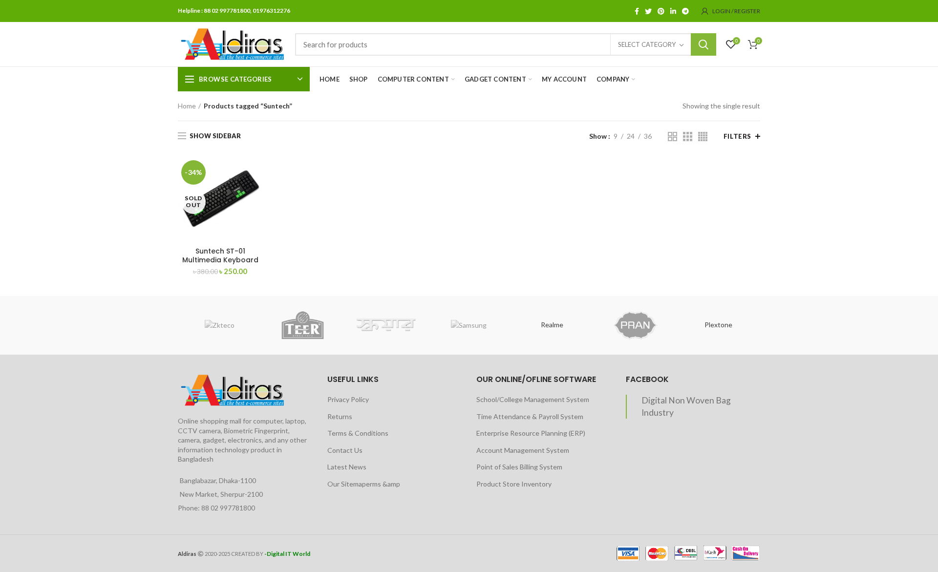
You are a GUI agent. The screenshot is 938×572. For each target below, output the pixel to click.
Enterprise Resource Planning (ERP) (530, 433)
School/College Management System (532, 399)
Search (703, 44)
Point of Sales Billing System (519, 467)
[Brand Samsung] (469, 325)
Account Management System (522, 450)
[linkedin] (673, 11)
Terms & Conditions (357, 433)
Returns (339, 416)
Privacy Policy (348, 399)
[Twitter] (648, 11)
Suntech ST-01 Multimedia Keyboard (220, 255)
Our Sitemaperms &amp (363, 484)
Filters (737, 136)
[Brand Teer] (302, 325)
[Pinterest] (661, 11)
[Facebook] (637, 11)
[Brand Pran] (635, 325)
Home (187, 106)
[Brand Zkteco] (219, 325)
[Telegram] (685, 11)
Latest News (346, 467)
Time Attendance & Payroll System (529, 416)
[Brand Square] (385, 325)
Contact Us (344, 450)
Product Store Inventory (514, 484)
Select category (647, 44)
